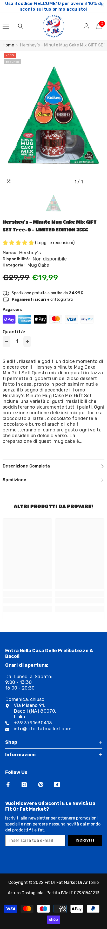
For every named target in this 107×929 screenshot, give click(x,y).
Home (8, 45)
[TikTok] (57, 784)
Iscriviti (85, 840)
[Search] (20, 26)
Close (102, 5)
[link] (27, 600)
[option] (53, 119)
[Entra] (86, 26)
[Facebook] (8, 784)
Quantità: (14, 332)
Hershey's (30, 253)
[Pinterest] (41, 784)
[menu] (6, 26)
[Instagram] (24, 784)
